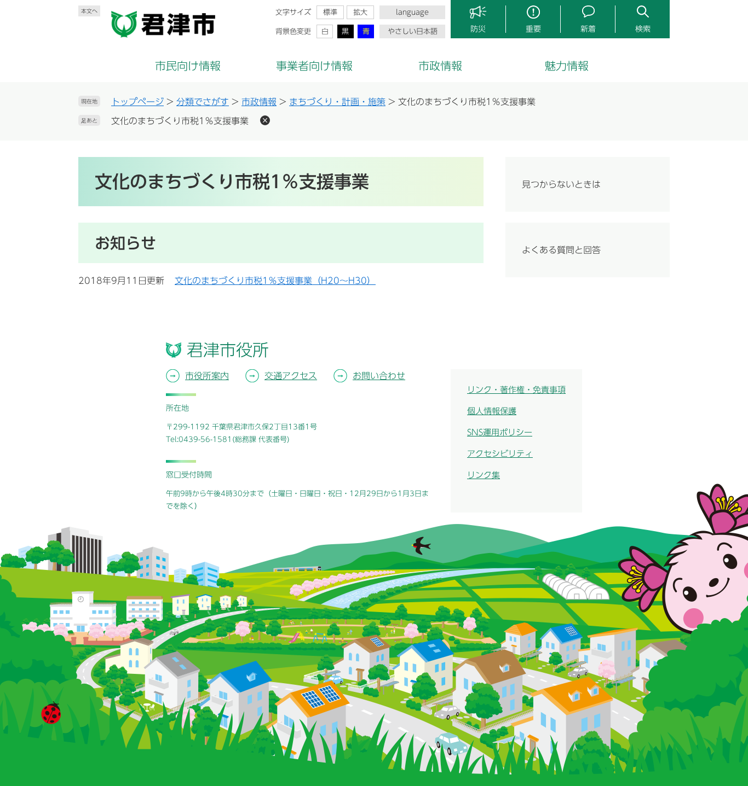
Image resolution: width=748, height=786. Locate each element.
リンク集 (483, 475)
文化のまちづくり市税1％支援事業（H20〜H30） (275, 280)
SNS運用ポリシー (499, 432)
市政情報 (440, 65)
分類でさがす (202, 101)
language (412, 12)
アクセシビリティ (500, 454)
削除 (265, 120)
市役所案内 (207, 375)
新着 (588, 29)
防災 (478, 29)
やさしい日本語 (413, 31)
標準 (330, 12)
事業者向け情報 (314, 65)
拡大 (360, 12)
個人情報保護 (491, 411)
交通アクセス (290, 375)
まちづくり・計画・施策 (337, 101)
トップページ (137, 101)
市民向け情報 (188, 65)
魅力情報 (567, 65)
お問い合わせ (379, 375)
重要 (533, 29)
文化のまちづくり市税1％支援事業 (180, 121)
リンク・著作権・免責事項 (516, 390)
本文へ (89, 11)
